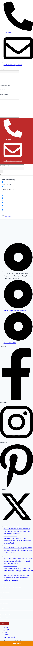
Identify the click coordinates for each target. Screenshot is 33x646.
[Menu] (29, 216)
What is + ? (5, 614)
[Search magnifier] (1, 171)
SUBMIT (4, 623)
